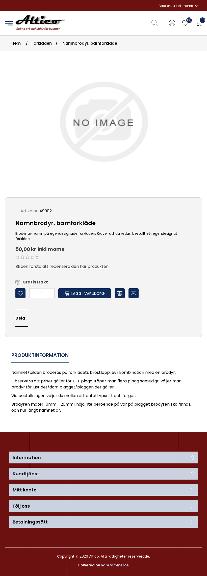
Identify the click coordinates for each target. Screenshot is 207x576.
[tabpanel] (103, 392)
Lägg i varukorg (88, 293)
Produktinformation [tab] (40, 355)
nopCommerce (115, 565)
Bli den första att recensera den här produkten (62, 266)
